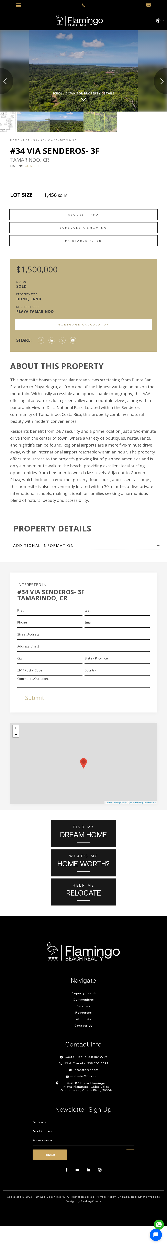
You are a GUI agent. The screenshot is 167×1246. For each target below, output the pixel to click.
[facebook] (66, 1170)
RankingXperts (91, 1201)
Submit (34, 698)
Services (83, 1006)
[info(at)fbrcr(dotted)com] (148, 5)
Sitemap (123, 1197)
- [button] (15, 734)
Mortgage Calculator (84, 324)
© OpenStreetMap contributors (140, 802)
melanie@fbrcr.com (86, 1076)
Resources (83, 1012)
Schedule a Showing (83, 227)
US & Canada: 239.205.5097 (86, 1063)
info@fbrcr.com (86, 1070)
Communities (83, 999)
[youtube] (77, 1170)
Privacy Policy (106, 1197)
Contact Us (83, 1025)
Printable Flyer (83, 240)
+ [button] (15, 728)
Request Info (83, 214)
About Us (83, 1019)
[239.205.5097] (83, 5)
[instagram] (99, 1170)
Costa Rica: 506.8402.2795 (86, 1057)
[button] (156, 1235)
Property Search (84, 993)
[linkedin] (88, 1170)
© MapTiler (119, 802)
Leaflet (108, 802)
